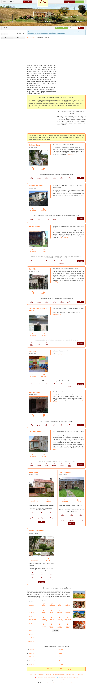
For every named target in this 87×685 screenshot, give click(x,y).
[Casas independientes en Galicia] (44, 610)
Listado (8, 38)
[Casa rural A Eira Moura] (41, 487)
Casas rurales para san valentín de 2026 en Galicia (61, 683)
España (27, 2)
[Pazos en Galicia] (52, 610)
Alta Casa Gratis (15, 2)
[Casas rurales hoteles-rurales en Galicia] (59, 603)
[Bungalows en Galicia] (59, 610)
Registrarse (69, 2)
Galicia (5, 27)
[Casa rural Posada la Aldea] (38, 239)
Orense (61, 649)
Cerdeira (31, 649)
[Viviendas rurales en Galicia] (67, 610)
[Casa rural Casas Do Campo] (71, 487)
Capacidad (31, 605)
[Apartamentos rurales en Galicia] (52, 603)
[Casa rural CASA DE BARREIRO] (41, 545)
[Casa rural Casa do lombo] (38, 404)
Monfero (61, 661)
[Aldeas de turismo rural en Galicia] (44, 617)
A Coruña (31, 664)
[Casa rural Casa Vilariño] (38, 281)
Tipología (30, 601)
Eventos (30, 634)
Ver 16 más (55, 630)
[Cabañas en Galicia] (44, 624)
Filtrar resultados (62, 28)
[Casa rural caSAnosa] (38, 364)
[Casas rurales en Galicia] (44, 603)
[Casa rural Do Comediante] (38, 157)
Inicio (5, 2)
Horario (30, 630)
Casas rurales (31, 37)
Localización (31, 638)
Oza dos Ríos (32, 661)
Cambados (62, 657)
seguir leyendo (72, 154)
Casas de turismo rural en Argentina (68, 677)
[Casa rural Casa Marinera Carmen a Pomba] (38, 323)
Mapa (19, 38)
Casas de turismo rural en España (45, 677)
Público (30, 616)
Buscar (81, 28)
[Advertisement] (13, 99)
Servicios (30, 609)
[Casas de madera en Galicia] (67, 603)
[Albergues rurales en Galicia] (52, 624)
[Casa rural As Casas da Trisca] (38, 198)
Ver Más (80, 178)
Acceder (79, 2)
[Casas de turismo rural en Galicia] (59, 617)
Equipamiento (32, 619)
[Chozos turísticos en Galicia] (59, 624)
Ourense (31, 653)
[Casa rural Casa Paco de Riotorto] (38, 444)
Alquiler (30, 623)
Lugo (60, 653)
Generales (31, 641)
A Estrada (31, 657)
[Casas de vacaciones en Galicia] (52, 617)
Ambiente (31, 612)
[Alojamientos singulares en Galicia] (67, 617)
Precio (30, 627)
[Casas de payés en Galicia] (67, 624)
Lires (61, 664)
